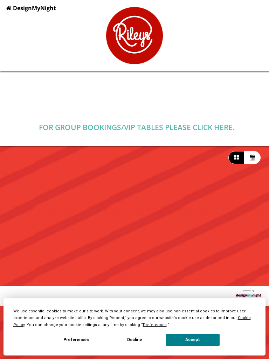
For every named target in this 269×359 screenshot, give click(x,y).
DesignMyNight (34, 8)
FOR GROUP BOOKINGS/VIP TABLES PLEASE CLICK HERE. (137, 127)
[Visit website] (136, 108)
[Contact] (158, 108)
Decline (134, 339)
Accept (192, 339)
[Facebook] (113, 108)
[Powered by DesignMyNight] (249, 296)
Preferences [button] (155, 325)
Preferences (76, 339)
